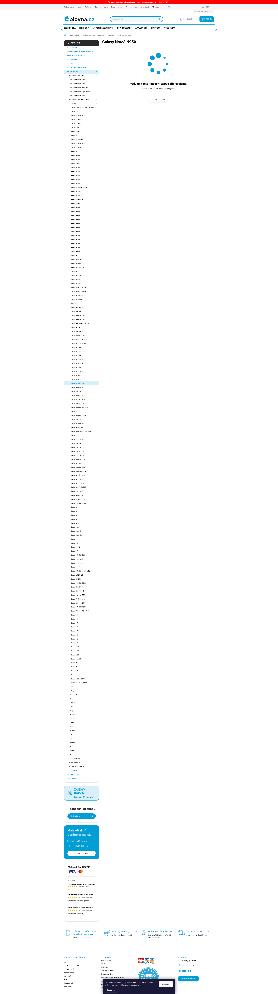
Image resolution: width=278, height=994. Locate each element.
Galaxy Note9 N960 (77, 387)
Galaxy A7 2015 (76, 235)
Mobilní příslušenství (76, 55)
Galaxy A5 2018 (76, 227)
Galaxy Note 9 (75, 527)
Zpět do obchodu (159, 99)
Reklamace (88, 7)
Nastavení (111, 990)
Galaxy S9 (74, 507)
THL (71, 735)
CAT (71, 755)
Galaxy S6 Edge (76, 119)
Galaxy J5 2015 (76, 279)
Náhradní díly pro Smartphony (79, 99)
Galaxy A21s (75, 639)
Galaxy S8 (74, 271)
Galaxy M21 (75, 647)
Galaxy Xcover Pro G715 (79, 339)
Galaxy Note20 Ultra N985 (79, 471)
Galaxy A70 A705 (76, 411)
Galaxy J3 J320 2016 (78, 599)
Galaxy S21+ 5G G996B (79, 603)
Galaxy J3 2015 (76, 167)
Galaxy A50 (75, 543)
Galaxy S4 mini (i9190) (78, 143)
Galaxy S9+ (74, 511)
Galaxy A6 (74, 675)
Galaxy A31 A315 (76, 391)
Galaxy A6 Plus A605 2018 (80, 323)
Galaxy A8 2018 (76, 231)
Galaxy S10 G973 (76, 463)
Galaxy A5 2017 (76, 223)
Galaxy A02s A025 (77, 559)
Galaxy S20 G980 (76, 367)
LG (71, 739)
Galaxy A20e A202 (77, 439)
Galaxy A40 (75, 615)
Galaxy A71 (75, 631)
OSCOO (72, 743)
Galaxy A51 (75, 623)
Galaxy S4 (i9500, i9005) (79, 187)
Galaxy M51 (75, 655)
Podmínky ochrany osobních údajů (137, 7)
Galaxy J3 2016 (76, 159)
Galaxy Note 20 (76, 659)
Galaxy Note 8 (75, 203)
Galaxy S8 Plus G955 (78, 351)
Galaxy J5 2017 (76, 179)
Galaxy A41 (75, 619)
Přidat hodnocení (75, 816)
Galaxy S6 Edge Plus (77, 267)
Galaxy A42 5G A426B (78, 503)
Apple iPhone (72, 48)
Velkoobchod (156, 7)
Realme (72, 731)
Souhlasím (166, 984)
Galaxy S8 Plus (76, 275)
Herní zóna (71, 779)
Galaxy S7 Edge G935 (78, 475)
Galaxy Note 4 (75, 127)
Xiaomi (72, 699)
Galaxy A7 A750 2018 (78, 455)
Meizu (72, 723)
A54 (72, 687)
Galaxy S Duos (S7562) (78, 295)
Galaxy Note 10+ (76, 535)
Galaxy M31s (75, 651)
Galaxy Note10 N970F (78, 467)
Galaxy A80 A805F (77, 331)
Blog (65, 979)
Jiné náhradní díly (74, 759)
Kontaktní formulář (81, 853)
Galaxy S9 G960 (76, 355)
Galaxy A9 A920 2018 (78, 335)
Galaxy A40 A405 (76, 443)
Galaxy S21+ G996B (77, 591)
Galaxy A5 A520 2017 (78, 451)
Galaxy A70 (75, 551)
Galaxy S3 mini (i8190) (78, 115)
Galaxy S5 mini (76, 147)
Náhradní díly (72, 72)
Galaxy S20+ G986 (77, 371)
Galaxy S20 (74, 663)
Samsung (73, 103)
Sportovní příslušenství (77, 68)
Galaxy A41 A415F (77, 307)
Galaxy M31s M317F (78, 423)
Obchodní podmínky (101, 7)
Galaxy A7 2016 (76, 239)
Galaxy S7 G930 (76, 579)
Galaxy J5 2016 (76, 175)
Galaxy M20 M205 (77, 427)
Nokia (72, 727)
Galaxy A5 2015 (76, 215)
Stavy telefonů (69, 969)
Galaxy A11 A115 (76, 567)
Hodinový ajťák (69, 983)
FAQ (65, 962)
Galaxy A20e (75, 635)
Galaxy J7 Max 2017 (78, 299)
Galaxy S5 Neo (76, 263)
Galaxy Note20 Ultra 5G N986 (81, 431)
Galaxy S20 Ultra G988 (78, 399)
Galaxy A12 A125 (76, 563)
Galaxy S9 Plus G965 (78, 359)
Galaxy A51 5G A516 (78, 555)
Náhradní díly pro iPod (77, 95)
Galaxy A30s (75, 643)
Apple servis (72, 59)
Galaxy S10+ (75, 519)
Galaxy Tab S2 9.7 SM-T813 (80, 611)
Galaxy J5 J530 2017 (78, 499)
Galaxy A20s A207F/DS (79, 595)
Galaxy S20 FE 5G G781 (79, 487)
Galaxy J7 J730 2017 (78, 379)
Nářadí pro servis (74, 763)
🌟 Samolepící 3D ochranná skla (80, 52)
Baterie (73, 303)
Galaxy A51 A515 (76, 311)
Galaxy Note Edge (77, 199)
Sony (71, 711)
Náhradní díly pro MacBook (79, 87)
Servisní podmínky (117, 7)
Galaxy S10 (74, 515)
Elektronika (72, 771)
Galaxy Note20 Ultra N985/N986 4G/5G (84, 107)
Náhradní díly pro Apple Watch (80, 92)
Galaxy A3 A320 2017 (78, 403)
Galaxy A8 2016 (76, 155)
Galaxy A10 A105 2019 (78, 435)
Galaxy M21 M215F (77, 395)
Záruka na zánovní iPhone (73, 966)
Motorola (73, 719)
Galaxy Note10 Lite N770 (79, 407)
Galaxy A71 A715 (76, 327)
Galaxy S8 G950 (76, 347)
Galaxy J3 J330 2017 (78, 375)
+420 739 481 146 (80, 846)
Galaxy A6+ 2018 (76, 547)
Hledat (160, 19)
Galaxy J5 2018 (76, 183)
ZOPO (72, 751)
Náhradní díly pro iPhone (78, 79)
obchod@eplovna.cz (81, 841)
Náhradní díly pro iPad (77, 83)
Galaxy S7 (74, 135)
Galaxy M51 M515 (77, 495)
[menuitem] (70, 28)
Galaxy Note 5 (75, 131)
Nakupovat (163, 2)
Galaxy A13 (75, 255)
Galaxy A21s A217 (77, 491)
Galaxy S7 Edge (76, 123)
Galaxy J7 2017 (76, 195)
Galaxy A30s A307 (77, 419)
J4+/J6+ (74, 691)
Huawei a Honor (75, 695)
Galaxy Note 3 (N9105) (78, 291)
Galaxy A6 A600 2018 (78, 319)
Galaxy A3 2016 (76, 211)
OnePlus (72, 715)
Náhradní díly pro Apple (76, 75)
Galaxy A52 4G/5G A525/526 (81, 571)
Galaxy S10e (75, 523)
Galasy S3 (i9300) (77, 139)
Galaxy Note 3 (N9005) (78, 287)
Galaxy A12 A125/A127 (79, 683)
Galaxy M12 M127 (77, 575)
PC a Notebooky (73, 775)
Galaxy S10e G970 (77, 363)
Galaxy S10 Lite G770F (78, 343)
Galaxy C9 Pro (75, 163)
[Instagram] (179, 970)
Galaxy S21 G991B (77, 587)
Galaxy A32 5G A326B (78, 583)
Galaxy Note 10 (76, 531)
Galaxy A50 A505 (76, 447)
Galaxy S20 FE (75, 667)
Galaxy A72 (75, 671)
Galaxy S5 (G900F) (77, 259)
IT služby (70, 63)
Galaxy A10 (75, 539)
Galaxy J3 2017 (76, 171)
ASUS (71, 707)
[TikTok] (189, 970)
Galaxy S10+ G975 (77, 479)
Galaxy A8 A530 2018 (78, 315)
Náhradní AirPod (69, 976)
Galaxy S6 (74, 151)
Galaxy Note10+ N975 (78, 415)
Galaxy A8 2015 (76, 251)
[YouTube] (184, 970)
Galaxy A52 (75, 627)
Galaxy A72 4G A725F (78, 607)
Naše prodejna (69, 7)
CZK (207, 7)
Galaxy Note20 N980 (78, 459)
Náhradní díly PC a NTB (76, 767)
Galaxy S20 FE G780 (77, 483)
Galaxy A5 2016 (76, 219)
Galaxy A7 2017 (76, 243)
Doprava (79, 7)
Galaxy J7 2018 (76, 283)
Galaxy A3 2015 (76, 207)
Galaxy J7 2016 (76, 191)
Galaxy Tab (74, 111)
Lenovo (72, 703)
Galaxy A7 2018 (76, 247)
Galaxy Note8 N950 (77, 383)
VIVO (71, 747)
